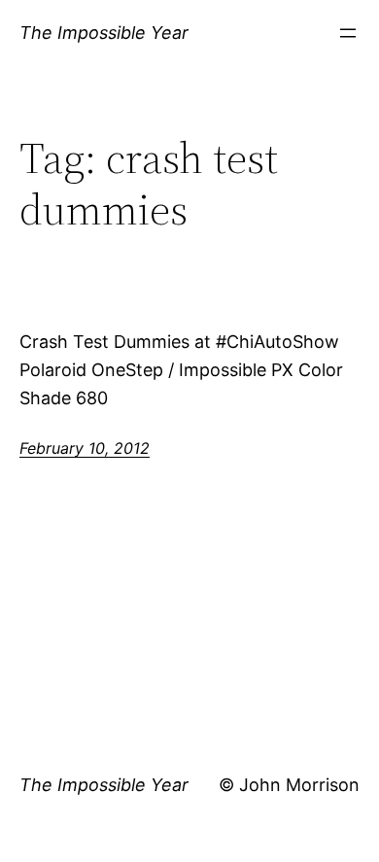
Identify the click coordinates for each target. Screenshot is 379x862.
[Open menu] (348, 33)
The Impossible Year (104, 32)
